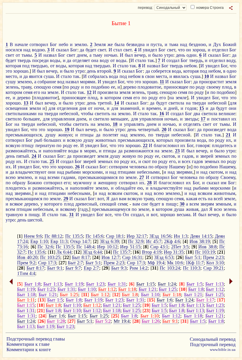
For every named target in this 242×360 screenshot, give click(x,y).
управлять (134, 124)
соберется (161, 71)
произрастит (211, 81)
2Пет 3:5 (180, 246)
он (188, 49)
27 (141, 177)
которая (13, 65)
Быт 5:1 (192, 257)
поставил (220, 118)
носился (14, 49)
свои (150, 76)
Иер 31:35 (174, 252)
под (26, 65)
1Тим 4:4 (26, 273)
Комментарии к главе (28, 344)
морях (90, 150)
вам (122, 198)
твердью (39, 65)
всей (218, 198)
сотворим (118, 166)
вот (100, 198)
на (43, 92)
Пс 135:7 (121, 252)
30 (182, 203)
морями (87, 81)
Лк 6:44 (63, 252)
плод (227, 86)
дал (114, 198)
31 (71, 214)
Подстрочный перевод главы (35, 338)
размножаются (138, 150)
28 (149, 182)
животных (105, 140)
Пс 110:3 (192, 268)
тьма (173, 44)
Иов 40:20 (27, 257)
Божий (229, 44)
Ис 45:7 (153, 241)
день (180, 55)
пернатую (45, 145)
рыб (38, 140)
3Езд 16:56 (160, 236)
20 (164, 129)
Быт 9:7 (73, 268)
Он (126, 214)
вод (60, 81)
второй (104, 71)
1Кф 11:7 (195, 262)
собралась (98, 76)
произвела (107, 92)
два (196, 113)
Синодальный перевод (213, 339)
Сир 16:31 (132, 257)
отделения (67, 108)
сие (144, 203)
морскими (92, 172)
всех (186, 161)
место (11, 76)
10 (206, 76)
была (120, 44)
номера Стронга (209, 8)
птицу (28, 145)
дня (82, 108)
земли (35, 108)
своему (214, 86)
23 (177, 150)
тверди (199, 102)
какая (191, 198)
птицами (126, 172)
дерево (129, 86)
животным (224, 193)
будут (161, 102)
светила (176, 102)
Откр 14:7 (80, 241)
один (192, 55)
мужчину (82, 182)
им (223, 182)
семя (56, 86)
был (129, 55)
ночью (110, 55)
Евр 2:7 (91, 268)
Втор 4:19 (151, 252)
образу (161, 166)
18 (115, 124)
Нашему (177, 166)
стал (117, 49)
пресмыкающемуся (111, 209)
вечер (139, 55)
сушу (11, 81)
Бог (53, 44)
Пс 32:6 (45, 246)
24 (34, 156)
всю (218, 209)
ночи (99, 108)
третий (105, 102)
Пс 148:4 (85, 246)
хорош (198, 49)
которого (53, 203)
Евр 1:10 (39, 241)
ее (113, 86)
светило (14, 118)
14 (116, 102)
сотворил (39, 44)
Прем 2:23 (213, 257)
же (110, 44)
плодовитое (149, 86)
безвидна (135, 44)
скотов (168, 156)
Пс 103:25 (50, 257)
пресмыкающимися (97, 177)
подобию (100, 86)
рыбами (73, 172)
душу (50, 134)
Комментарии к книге (28, 349)
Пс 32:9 (135, 241)
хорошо (20, 71)
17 (203, 118)
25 (52, 161)
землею (24, 81)
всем (194, 203)
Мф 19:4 (156, 262)
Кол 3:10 (215, 262)
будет (91, 49)
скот (146, 161)
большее (31, 118)
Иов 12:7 (111, 257)
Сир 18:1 (115, 236)
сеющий (108, 203)
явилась (181, 76)
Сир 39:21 (213, 268)
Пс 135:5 (74, 236)
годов (191, 108)
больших (52, 140)
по (66, 86)
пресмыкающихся (24, 134)
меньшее (119, 118)
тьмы (27, 55)
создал (172, 60)
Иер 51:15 (130, 246)
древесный (86, 203)
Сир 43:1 (159, 246)
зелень (12, 86)
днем (82, 55)
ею (140, 187)
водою (38, 49)
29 (65, 198)
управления (63, 118)
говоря (202, 145)
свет (102, 49)
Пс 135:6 (36, 252)
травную (14, 214)
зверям (207, 203)
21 (228, 134)
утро (168, 55)
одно (231, 71)
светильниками (21, 113)
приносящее (176, 86)
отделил (220, 49)
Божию (34, 182)
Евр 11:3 (59, 241)
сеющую (42, 86)
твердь (24, 60)
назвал (50, 55)
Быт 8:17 (81, 257)
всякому (68, 209)
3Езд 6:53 (163, 257)
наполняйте (55, 150)
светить (102, 113)
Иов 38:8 (207, 246)
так (151, 60)
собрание (46, 81)
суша (49, 76)
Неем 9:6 (33, 236)
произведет (214, 129)
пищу (171, 203)
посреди (40, 60)
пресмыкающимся (24, 198)
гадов (187, 156)
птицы (87, 134)
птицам (24, 209)
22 (145, 145)
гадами (68, 177)
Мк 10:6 (175, 262)
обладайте (125, 187)
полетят (110, 134)
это (9, 71)
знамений (129, 108)
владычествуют (30, 172)
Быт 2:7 (75, 262)
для (233, 102)
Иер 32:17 (137, 236)
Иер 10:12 (107, 246)
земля (230, 81)
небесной (217, 102)
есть (202, 198)
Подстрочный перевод (213, 344)
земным (223, 203)
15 (201, 108)
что (181, 49)
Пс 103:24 (170, 268)
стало (140, 60)
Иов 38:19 (199, 241)
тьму (97, 55)
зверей (206, 156)
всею (11, 177)
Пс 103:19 (205, 252)
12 (89, 92)
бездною (197, 44)
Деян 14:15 (201, 236)
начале (21, 44)
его (37, 92)
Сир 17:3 (47, 262)
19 (67, 129)
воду (104, 60)
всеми (54, 177)
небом (190, 65)
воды (55, 60)
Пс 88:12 (53, 236)
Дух (217, 44)
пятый (22, 156)
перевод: (145, 8)
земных (222, 156)
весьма (183, 214)
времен (153, 108)
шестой (34, 219)
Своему (227, 177)
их (233, 118)
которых (164, 140)
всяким (115, 193)
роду (75, 86)
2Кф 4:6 (172, 241)
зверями (184, 172)
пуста (156, 44)
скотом (216, 172)
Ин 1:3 (180, 236)
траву (26, 86)
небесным (43, 209)
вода (176, 71)
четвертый (148, 129)
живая (192, 209)
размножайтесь (21, 150)
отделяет (81, 60)
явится (35, 76)
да (82, 49)
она (94, 60)
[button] (231, 8)
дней (173, 108)
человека (138, 166)
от (18, 55)
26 (77, 166)
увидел (150, 49)
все (108, 214)
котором (14, 92)
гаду (83, 209)
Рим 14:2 (139, 268)
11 (162, 81)
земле (52, 92)
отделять (192, 124)
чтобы (87, 113)
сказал (62, 49)
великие (227, 113)
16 (161, 113)
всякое (16, 203)
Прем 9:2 (26, 262)
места (161, 76)
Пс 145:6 (94, 236)
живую (65, 134)
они (232, 108)
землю (80, 44)
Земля (100, 44)
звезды (191, 118)
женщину (107, 182)
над (183, 44)
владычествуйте (166, 187)
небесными (148, 172)
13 (26, 102)
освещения (16, 108)
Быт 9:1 (55, 268)
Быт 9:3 (119, 268)
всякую (74, 140)
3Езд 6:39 (109, 241)
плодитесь (222, 145)
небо (63, 44)
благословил (166, 145)
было (157, 55)
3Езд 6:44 (92, 252)
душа (179, 209)
